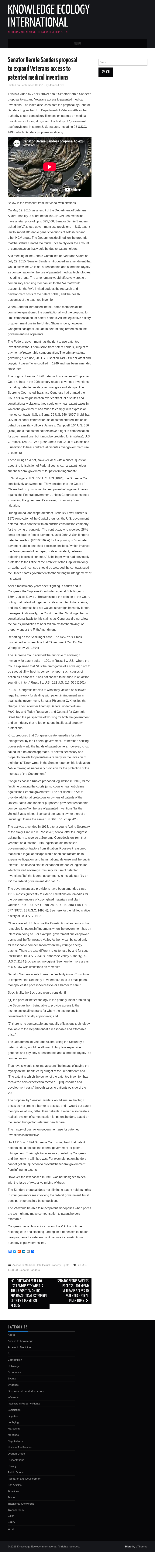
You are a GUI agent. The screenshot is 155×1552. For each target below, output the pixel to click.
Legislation (14, 1409)
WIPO (11, 1522)
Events (12, 1378)
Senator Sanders (29, 1269)
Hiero (128, 1546)
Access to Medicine (24, 1264)
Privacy (12, 1466)
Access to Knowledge (20, 1340)
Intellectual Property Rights (53, 1264)
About (11, 1334)
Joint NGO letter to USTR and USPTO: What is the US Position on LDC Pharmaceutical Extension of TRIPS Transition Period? (29, 1293)
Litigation (13, 1416)
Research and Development (24, 1478)
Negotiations (15, 1441)
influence (13, 1397)
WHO (11, 1516)
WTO (11, 1528)
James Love (57, 84)
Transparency (16, 1509)
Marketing (14, 1428)
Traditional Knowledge (21, 1503)
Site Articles (15, 1484)
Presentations (16, 1459)
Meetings (13, 1434)
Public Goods (16, 1472)
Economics (14, 1372)
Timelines (13, 1491)
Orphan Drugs (16, 1453)
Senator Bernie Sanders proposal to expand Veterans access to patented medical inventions (73, 1291)
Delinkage (14, 1366)
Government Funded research (26, 1391)
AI (9, 1353)
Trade (11, 1497)
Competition (15, 1359)
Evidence (13, 1384)
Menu (77, 43)
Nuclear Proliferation (20, 1447)
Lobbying (13, 1422)
